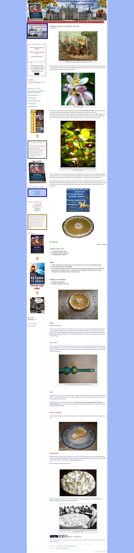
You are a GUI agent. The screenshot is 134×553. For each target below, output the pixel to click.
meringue (76, 458)
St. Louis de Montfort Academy (34, 100)
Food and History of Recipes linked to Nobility (78, 539)
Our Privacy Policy (32, 325)
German (37, 193)
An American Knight (32, 103)
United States (55, 541)
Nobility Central (98, 22)
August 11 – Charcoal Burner (62, 548)
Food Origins (89, 539)
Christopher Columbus (58, 539)
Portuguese (37, 194)
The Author (52, 22)
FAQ (69, 22)
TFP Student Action (32, 98)
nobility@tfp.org (37, 209)
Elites (68, 539)
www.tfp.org (37, 208)
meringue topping (85, 402)
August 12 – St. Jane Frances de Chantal (67, 546)
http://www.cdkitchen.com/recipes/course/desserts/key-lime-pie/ (63, 500)
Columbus (64, 539)
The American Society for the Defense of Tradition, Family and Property (36, 91)
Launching (74, 22)
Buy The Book (83, 22)
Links (89, 22)
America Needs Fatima (32, 106)
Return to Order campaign (33, 95)
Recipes (97, 539)
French (37, 191)
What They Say (62, 22)
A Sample (45, 22)
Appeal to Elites (36, 22)
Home (29, 22)
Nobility (93, 539)
